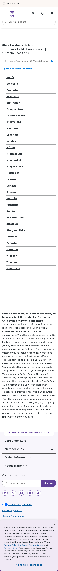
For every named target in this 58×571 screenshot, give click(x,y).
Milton (10, 148)
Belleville (12, 84)
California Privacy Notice (30, 545)
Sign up (48, 483)
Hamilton (12, 128)
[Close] (54, 524)
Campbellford (15, 109)
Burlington (13, 103)
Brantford (12, 97)
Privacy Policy (10, 545)
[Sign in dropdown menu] (33, 13)
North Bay (12, 173)
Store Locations (12, 45)
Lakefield (12, 135)
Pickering (12, 205)
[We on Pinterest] (13, 493)
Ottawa (11, 192)
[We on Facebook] (5, 493)
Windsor (11, 256)
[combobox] (29, 22)
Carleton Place (15, 116)
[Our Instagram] (21, 493)
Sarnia (10, 211)
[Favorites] (43, 13)
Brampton (12, 90)
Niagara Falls (15, 167)
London (11, 141)
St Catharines (15, 218)
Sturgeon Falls (15, 230)
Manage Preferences (29, 565)
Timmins (12, 237)
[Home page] (12, 13)
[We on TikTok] (38, 493)
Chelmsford (13, 122)
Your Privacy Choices (20, 504)
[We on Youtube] (30, 493)
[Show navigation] (4, 13)
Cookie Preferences (13, 516)
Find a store (13, 3)
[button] (29, 441)
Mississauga (14, 154)
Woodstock (13, 269)
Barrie (10, 77)
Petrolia (11, 198)
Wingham (12, 262)
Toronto (11, 243)
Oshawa (11, 186)
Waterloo (12, 249)
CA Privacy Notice (12, 511)
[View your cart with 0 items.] (52, 13)
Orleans (11, 179)
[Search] (6, 22)
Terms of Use (10, 548)
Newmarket (13, 160)
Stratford (12, 224)
